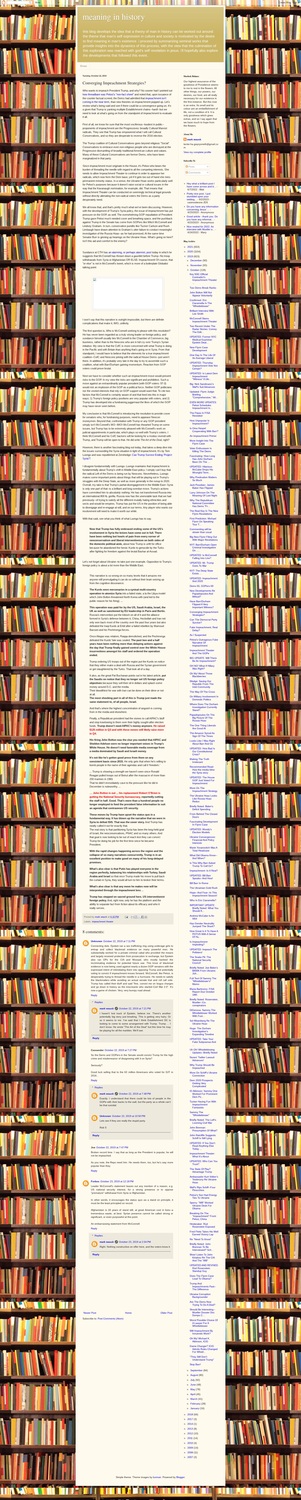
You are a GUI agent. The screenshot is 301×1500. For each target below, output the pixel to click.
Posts (191, 166)
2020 (190, 251)
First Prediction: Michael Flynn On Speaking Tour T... (203, 521)
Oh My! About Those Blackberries (201, 675)
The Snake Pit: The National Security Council (200, 960)
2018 (190, 1414)
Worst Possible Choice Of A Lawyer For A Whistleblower (204, 1323)
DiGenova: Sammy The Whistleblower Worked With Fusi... (203, 1013)
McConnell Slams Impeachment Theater (203, 320)
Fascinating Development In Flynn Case (204, 823)
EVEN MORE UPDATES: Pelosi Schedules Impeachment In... (203, 405)
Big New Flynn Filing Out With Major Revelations (204, 538)
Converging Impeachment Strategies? (204, 613)
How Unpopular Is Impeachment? (199, 422)
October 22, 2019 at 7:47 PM (112, 1147)
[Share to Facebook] (142, 917)
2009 (190, 1447)
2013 (190, 1428)
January (195, 1408)
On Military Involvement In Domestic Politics (204, 698)
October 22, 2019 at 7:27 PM (121, 1050)
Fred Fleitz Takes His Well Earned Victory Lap (204, 1233)
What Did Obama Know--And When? (203, 857)
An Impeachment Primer (203, 436)
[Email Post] (126, 917)
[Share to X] (139, 917)
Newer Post (89, 1312)
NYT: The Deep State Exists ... (201, 572)
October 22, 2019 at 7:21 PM (135, 1008)
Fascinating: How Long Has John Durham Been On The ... (202, 459)
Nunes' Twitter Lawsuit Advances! (202, 1059)
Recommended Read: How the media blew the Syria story (202, 769)
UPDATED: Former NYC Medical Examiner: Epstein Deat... (203, 339)
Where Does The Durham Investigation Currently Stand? (204, 707)
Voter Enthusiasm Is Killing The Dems (201, 450)
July (192, 1380)
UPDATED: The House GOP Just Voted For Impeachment (202, 780)
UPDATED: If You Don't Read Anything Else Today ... (202, 1146)
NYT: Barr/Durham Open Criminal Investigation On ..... (203, 547)
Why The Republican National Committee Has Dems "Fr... (202, 503)
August (194, 1375)
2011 (190, 1438)
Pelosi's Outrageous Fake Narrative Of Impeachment (204, 642)
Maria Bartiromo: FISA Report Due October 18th (202, 992)
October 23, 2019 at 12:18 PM (117, 1181)
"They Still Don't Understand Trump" (202, 1358)
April (193, 1394)
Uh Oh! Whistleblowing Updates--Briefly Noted (203, 1051)
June (193, 1384)
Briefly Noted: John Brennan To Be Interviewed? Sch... (201, 1247)
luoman (157, 1477)
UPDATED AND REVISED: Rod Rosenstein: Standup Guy (204, 1268)
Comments (194, 172)
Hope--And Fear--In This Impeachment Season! (203, 894)
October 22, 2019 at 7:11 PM (119, 941)
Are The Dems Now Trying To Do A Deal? (202, 1303)
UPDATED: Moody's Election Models (201, 831)
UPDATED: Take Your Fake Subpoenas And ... (203, 1042)
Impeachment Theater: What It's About (202, 1155)
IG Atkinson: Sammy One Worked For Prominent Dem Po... (203, 1094)
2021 (190, 246)
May (193, 1389)
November (196, 265)
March (194, 1399)
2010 (190, 1443)
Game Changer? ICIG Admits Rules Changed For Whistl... (204, 1349)
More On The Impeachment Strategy (203, 789)
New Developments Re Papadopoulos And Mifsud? (202, 593)
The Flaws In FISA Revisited (200, 414)
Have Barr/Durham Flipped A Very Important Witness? (202, 604)
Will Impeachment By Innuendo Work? (201, 1332)
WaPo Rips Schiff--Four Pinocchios (202, 1189)
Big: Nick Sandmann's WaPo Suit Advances (202, 385)
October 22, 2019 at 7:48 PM (135, 1093)
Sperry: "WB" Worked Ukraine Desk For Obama (201, 1205)
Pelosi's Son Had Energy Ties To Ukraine (203, 1196)
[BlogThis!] (136, 917)
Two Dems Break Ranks (203, 287)
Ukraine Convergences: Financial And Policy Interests (203, 840)
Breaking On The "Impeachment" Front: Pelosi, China (203, 1216)
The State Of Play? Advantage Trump (201, 1170)
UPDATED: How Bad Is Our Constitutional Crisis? (202, 751)
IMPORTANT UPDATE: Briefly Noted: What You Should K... (204, 908)
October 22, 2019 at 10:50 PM (128, 1116)
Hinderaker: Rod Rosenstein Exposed (202, 1225)
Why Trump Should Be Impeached (202, 1066)
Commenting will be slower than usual (201, 531)
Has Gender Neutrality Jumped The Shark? (202, 925)
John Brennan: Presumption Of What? (203, 1129)
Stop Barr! (195, 1364)
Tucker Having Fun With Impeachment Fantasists (203, 1104)
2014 (190, 1423)
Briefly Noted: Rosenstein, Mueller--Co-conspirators (204, 1002)
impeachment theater (102, 921)
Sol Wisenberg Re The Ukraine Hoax (202, 1022)
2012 (190, 1433)
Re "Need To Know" (200, 1239)
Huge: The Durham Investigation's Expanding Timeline (202, 1031)
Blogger (180, 1477)
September (196, 1370)
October (195, 270)
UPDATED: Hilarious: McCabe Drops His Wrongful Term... (201, 469)
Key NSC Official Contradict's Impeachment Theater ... (203, 278)
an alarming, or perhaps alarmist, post (130, 252)
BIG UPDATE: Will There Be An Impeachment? (203, 659)
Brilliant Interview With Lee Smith (202, 312)
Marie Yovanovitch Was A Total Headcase (203, 849)
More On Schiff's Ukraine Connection (203, 1074)
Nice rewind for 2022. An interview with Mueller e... (201, 228)
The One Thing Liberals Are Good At (203, 727)
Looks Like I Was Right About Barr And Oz (202, 742)
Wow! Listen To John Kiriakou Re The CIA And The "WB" (202, 1257)
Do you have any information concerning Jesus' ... (202, 208)
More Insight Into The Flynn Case (201, 442)
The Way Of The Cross (202, 691)
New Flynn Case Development (199, 349)
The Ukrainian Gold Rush (204, 887)
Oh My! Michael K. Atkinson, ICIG (200, 1340)
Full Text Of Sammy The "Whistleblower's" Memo (203, 981)
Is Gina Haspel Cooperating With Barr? (204, 430)
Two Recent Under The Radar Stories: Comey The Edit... (203, 329)
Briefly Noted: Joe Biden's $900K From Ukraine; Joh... (204, 970)
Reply (94, 995)
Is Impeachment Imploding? (198, 943)
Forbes (95, 1181)
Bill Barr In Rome (199, 883)
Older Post (166, 1312)
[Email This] (132, 917)
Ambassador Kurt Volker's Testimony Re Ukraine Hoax (204, 1179)
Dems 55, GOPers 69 (201, 586)
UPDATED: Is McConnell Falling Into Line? (203, 556)
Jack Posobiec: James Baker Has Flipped (202, 486)
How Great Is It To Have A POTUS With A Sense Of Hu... (204, 934)
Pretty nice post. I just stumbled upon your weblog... (198, 196)
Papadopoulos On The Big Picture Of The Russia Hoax (202, 717)
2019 (190, 256)
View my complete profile (197, 152)
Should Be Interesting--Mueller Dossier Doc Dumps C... (202, 1312)
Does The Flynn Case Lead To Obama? (202, 1277)
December (196, 260)
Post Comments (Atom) (111, 1318)
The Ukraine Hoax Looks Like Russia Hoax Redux (203, 798)
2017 (190, 1419)
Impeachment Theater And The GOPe (202, 652)
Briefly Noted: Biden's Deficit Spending (201, 808)
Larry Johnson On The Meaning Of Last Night (203, 494)
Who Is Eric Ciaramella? (203, 900)
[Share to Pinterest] (146, 917)
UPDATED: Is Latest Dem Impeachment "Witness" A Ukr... (204, 376)
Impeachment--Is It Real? (204, 870)
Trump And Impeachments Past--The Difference (203, 1286)
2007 (190, 1457)
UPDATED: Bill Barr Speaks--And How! (201, 877)
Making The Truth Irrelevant (199, 760)
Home (83, 66)
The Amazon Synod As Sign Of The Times (202, 734)
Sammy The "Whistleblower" (199, 1114)
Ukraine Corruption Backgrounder (200, 1296)
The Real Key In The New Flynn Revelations (204, 512)
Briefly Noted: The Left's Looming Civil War (203, 1121)
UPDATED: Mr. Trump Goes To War (202, 564)
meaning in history (114, 16)
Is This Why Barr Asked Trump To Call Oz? (202, 864)
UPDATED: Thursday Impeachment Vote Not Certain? (204, 365)
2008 (190, 1452)
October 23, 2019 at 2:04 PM (135, 1241)
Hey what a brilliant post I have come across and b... (201, 185)
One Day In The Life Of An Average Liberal (202, 356)
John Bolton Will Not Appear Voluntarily (201, 294)
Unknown (96, 941)
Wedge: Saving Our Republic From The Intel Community (202, 684)
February (195, 1403)
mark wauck (107, 1008)
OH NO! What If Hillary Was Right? (202, 667)
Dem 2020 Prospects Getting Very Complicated (201, 1083)
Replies (99, 1002)
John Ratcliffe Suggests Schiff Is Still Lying (203, 1137)
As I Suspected (198, 635)
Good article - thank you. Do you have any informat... (202, 218)
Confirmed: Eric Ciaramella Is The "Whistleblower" (201, 303)
